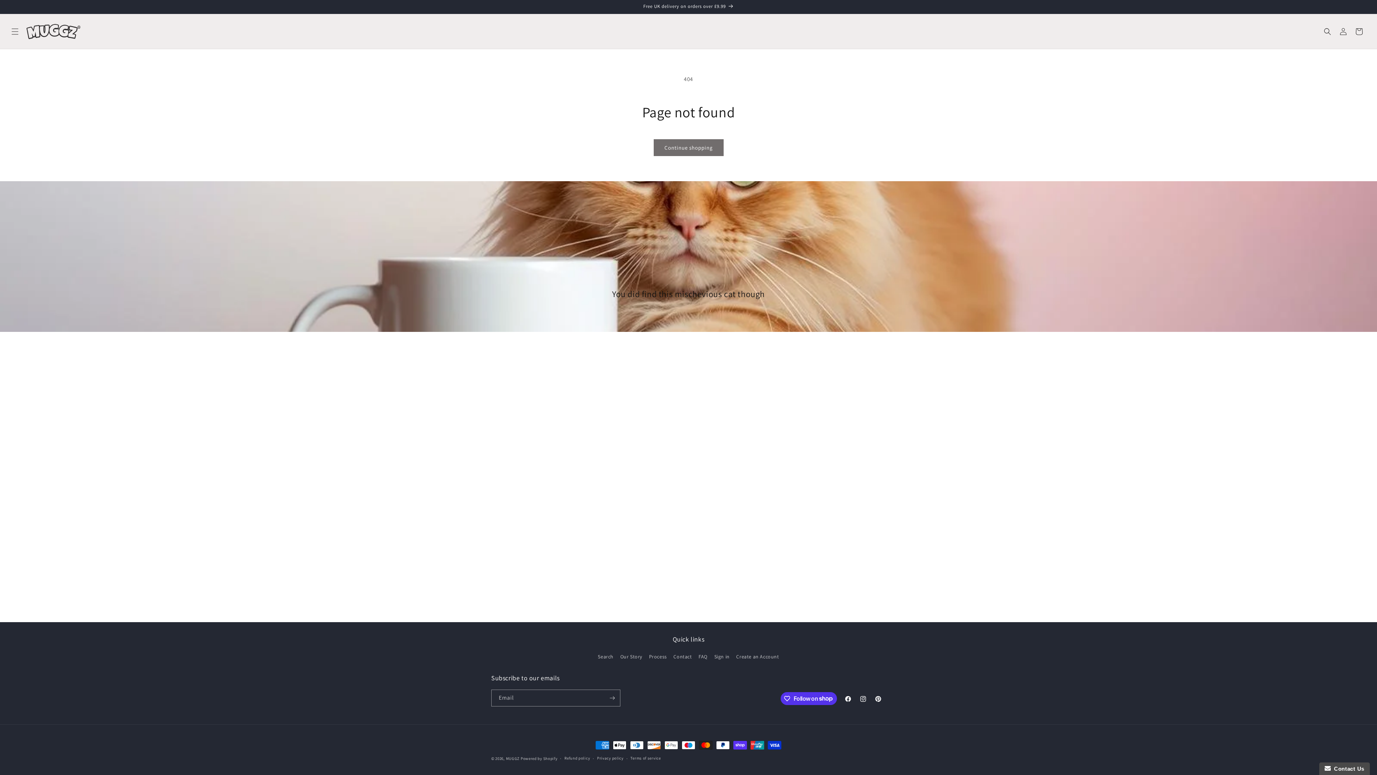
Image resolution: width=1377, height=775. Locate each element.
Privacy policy (610, 758)
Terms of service (645, 758)
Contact (682, 656)
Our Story (631, 656)
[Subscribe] (612, 698)
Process (658, 656)
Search (606, 656)
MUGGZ (513, 758)
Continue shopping (688, 147)
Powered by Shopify (539, 758)
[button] (15, 31)
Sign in (722, 656)
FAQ (703, 656)
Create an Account (757, 656)
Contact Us (1347, 769)
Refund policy (577, 758)
